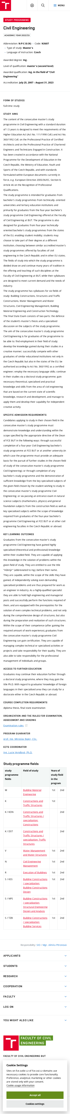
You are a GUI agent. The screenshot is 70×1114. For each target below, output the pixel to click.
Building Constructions (35, 922)
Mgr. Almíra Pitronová (55, 945)
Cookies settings (35, 1103)
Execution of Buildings (35, 872)
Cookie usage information (20, 1085)
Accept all (35, 1095)
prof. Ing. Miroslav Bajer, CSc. (20, 739)
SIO (39, 945)
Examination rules (13, 725)
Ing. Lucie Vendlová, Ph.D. (17, 752)
